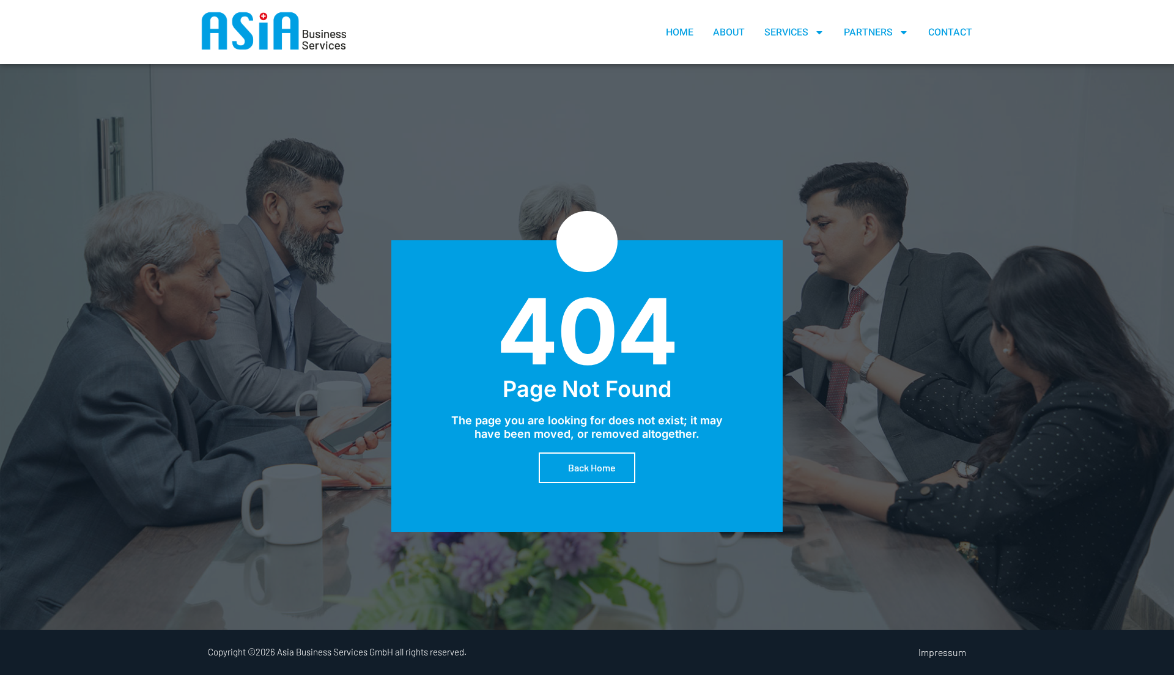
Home (679, 32)
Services (786, 32)
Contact (950, 32)
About (729, 32)
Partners (868, 32)
